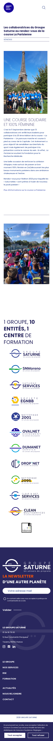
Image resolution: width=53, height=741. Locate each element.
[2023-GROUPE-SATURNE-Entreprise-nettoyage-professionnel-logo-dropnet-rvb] (26, 460)
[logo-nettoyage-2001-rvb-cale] (26, 413)
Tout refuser (38, 735)
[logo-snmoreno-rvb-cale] (26, 366)
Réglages (37, 730)
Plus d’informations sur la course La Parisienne (25, 190)
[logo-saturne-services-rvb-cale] (26, 381)
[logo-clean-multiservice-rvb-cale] (26, 508)
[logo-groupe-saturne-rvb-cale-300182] (26, 350)
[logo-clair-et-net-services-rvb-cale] (26, 492)
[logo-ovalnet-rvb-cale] (26, 429)
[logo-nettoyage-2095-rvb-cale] (26, 476)
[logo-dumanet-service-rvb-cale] (26, 445)
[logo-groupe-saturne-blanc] (26, 560)
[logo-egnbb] (26, 397)
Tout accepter (15, 735)
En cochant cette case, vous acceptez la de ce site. (27, 600)
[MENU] (9, 8)
